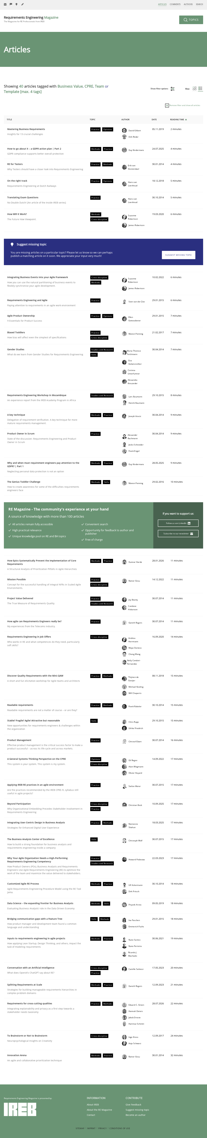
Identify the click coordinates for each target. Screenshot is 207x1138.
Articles (162, 4)
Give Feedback (133, 1104)
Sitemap (80, 1128)
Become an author (136, 1114)
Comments (175, 4)
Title (9, 119)
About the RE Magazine (99, 1109)
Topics (193, 20)
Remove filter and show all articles (184, 105)
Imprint (91, 1128)
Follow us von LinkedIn (176, 523)
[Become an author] (22, 4)
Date (154, 119)
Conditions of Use (119, 1128)
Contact (91, 1114)
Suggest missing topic (178, 255)
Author (125, 119)
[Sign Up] (5, 4)
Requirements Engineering (31, 19)
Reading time (177, 119)
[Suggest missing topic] (17, 4)
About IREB (93, 1104)
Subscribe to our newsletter (176, 533)
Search (199, 4)
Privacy (102, 1128)
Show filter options (160, 88)
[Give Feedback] (11, 4)
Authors (188, 4)
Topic (92, 119)
